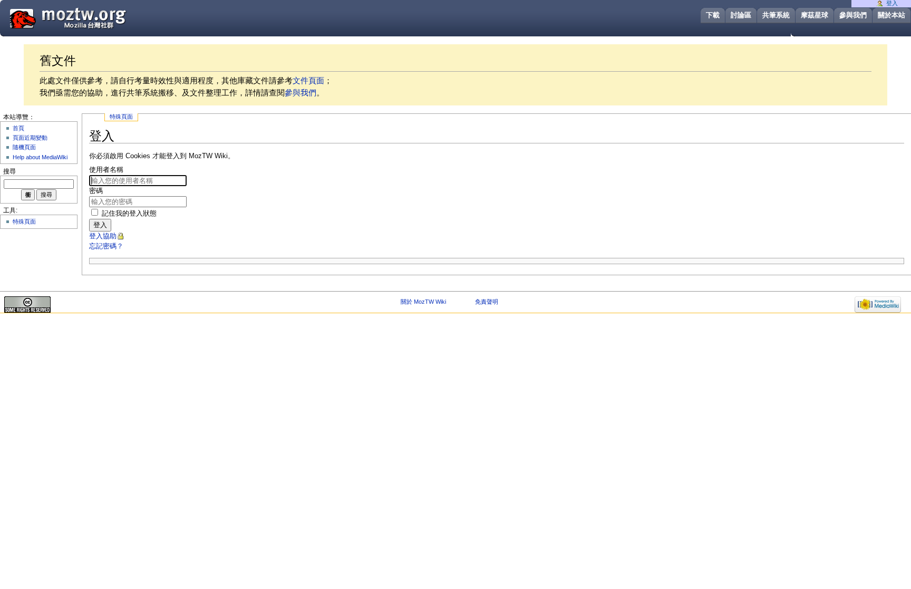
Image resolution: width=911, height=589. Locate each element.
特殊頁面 (121, 116)
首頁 (18, 128)
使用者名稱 (106, 169)
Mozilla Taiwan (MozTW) (93, 18)
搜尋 (9, 171)
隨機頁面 (24, 147)
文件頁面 (308, 80)
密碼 (96, 191)
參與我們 (853, 15)
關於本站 (891, 15)
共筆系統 (776, 15)
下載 (713, 15)
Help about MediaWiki (40, 157)
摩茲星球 (814, 15)
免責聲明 (486, 301)
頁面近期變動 (30, 137)
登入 (100, 225)
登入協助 (103, 236)
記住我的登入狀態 (129, 213)
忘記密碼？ (106, 246)
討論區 (741, 15)
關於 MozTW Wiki (423, 301)
